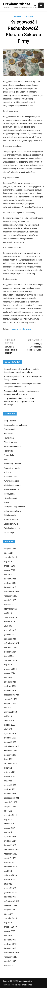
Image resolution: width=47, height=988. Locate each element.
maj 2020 (8, 871)
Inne (6, 459)
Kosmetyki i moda (12, 468)
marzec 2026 (9, 570)
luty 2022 (8, 781)
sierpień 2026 (10, 548)
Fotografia (8, 451)
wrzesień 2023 (10, 699)
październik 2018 (11, 952)
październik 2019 (11, 901)
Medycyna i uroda (11, 489)
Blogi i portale (10, 421)
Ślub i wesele (10, 515)
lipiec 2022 (9, 759)
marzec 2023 (9, 725)
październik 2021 (11, 798)
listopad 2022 (10, 742)
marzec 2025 (9, 622)
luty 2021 (8, 832)
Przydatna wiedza (16, 4)
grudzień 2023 (10, 686)
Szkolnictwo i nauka (12, 528)
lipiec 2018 (9, 965)
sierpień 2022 (10, 755)
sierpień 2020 (10, 858)
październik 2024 (11, 643)
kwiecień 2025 (10, 617)
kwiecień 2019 (10, 927)
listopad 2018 (10, 948)
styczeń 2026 (10, 579)
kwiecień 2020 (10, 875)
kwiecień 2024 (10, 669)
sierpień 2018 (10, 961)
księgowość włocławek (21, 329)
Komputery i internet (12, 464)
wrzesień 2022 (10, 750)
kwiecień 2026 (10, 566)
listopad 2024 (10, 639)
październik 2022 (11, 746)
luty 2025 (8, 626)
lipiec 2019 (9, 914)
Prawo (6, 502)
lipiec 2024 (9, 656)
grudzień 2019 (10, 892)
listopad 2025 (10, 587)
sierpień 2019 (10, 909)
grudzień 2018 (10, 944)
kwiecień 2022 (10, 772)
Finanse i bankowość (23, 17)
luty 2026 (8, 574)
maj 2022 (8, 768)
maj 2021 (8, 819)
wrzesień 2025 (10, 596)
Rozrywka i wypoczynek (14, 507)
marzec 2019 (9, 931)
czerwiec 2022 (10, 763)
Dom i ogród (9, 429)
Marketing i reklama (12, 485)
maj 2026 (8, 561)
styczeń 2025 (10, 630)
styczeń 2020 (10, 888)
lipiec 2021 (9, 811)
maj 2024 (8, 665)
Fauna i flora (9, 438)
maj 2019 (8, 922)
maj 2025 (8, 613)
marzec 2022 (9, 776)
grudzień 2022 (10, 738)
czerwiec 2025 (10, 609)
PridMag (28, 985)
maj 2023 (8, 716)
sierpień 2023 (10, 703)
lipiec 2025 (9, 604)
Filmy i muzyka (10, 442)
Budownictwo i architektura (15, 425)
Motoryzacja (9, 494)
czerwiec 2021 (10, 815)
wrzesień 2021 (10, 802)
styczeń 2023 (10, 733)
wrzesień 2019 (10, 905)
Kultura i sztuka (10, 476)
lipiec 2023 (9, 707)
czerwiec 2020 (10, 867)
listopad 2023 (10, 690)
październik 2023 (11, 695)
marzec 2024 (9, 673)
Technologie (9, 532)
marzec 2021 (9, 828)
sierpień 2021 (10, 806)
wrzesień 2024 (10, 647)
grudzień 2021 (10, 789)
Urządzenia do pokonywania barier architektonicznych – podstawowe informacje (19, 401)
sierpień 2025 (10, 600)
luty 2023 (8, 729)
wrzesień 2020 (10, 854)
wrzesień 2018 (10, 957)
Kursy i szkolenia (11, 481)
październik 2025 (11, 591)
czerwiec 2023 (10, 712)
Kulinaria (7, 472)
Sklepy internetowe (12, 511)
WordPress (17, 985)
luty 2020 (8, 884)
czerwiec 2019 (10, 918)
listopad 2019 (10, 897)
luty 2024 (8, 677)
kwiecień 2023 (10, 720)
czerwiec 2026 (10, 557)
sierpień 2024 (10, 652)
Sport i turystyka (11, 524)
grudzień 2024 (10, 634)
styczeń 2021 (10, 836)
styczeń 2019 (10, 940)
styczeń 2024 (10, 682)
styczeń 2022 (10, 785)
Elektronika (8, 433)
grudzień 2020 (10, 841)
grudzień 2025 (10, 583)
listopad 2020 (10, 845)
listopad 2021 (10, 793)
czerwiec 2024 (10, 660)
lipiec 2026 (9, 553)
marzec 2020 (9, 879)
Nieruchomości (10, 498)
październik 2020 (11, 849)
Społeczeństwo (11, 519)
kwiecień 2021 (10, 824)
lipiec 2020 (9, 862)
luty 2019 (8, 935)
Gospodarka (9, 455)
